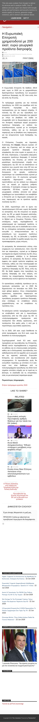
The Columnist (16, 718)
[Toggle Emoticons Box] (3, 524)
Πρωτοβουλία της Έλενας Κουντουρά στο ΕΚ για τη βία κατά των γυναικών (19, 496)
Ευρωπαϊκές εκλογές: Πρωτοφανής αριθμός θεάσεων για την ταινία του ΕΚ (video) (19, 419)
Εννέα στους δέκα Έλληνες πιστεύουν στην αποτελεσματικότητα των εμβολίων (20, 472)
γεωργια (6, 54)
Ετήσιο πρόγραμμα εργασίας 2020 (15, 385)
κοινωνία (29, 54)
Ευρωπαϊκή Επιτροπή (15, 54)
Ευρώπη (24, 54)
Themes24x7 (32, 718)
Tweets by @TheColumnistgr (13, 704)
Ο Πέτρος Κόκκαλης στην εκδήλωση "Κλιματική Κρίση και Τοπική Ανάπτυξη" (10, 486)
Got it (26, 18)
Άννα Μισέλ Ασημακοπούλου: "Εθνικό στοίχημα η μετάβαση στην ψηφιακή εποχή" (19, 446)
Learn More (16, 18)
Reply (5, 52)
